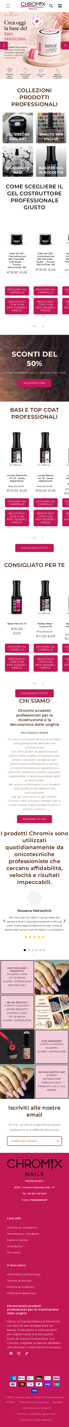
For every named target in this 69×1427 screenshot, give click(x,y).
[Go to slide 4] (36, 950)
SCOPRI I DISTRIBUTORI (17, 981)
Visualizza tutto (34, 547)
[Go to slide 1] (25, 950)
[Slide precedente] (4, 45)
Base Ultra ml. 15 (16, 623)
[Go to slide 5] (40, 950)
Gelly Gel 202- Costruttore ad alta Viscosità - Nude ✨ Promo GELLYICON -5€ (45, 259)
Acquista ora (34, 383)
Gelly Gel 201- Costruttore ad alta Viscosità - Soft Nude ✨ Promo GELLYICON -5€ (17, 260)
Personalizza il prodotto (23, 1233)
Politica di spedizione (21, 1293)
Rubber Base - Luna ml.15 (45, 625)
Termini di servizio (19, 1280)
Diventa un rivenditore (22, 1227)
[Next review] (64, 921)
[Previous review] (4, 921)
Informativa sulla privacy (24, 1274)
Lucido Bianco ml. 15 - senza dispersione (45, 478)
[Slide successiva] (65, 45)
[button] (8, 6)
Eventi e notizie (17, 1240)
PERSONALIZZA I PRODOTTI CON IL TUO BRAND (51, 1086)
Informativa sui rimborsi (36, 1408)
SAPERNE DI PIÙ (34, 819)
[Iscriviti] (57, 1141)
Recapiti (58, 1402)
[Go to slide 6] (44, 950)
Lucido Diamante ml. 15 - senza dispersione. (17, 478)
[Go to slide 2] (29, 950)
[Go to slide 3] (32, 950)
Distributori (15, 1246)
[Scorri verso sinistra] (26, 326)
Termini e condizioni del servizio (36, 1414)
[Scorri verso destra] (43, 326)
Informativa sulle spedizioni (36, 1419)
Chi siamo (14, 1252)
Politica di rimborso (20, 1287)
